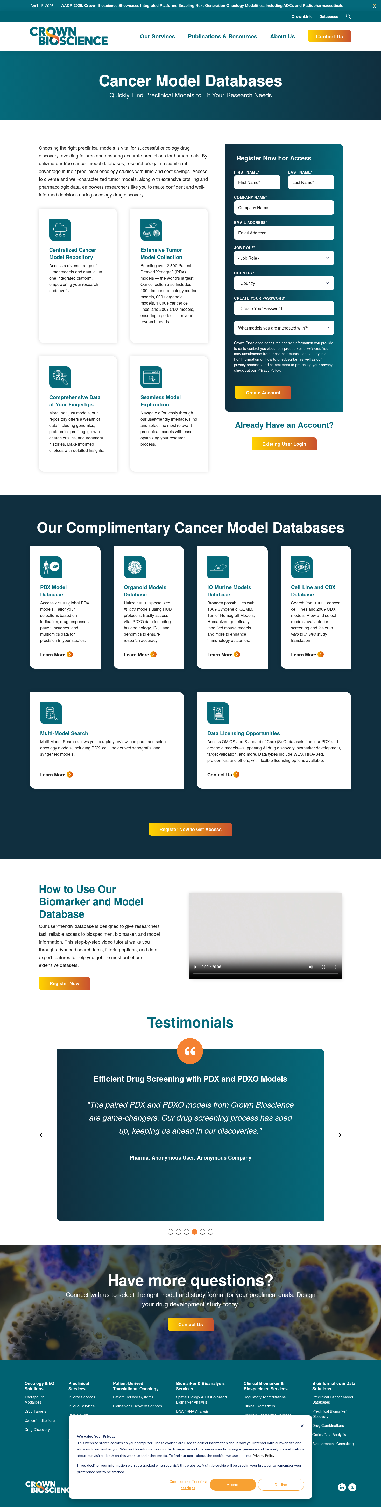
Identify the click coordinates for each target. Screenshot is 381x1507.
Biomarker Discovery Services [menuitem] (137, 1406)
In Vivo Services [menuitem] (81, 1406)
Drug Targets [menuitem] (35, 1411)
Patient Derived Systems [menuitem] (133, 1396)
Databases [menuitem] (328, 16)
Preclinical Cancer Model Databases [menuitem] (332, 1399)
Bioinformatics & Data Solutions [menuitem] (333, 1386)
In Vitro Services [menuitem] (81, 1396)
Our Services (157, 36)
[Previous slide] (41, 1135)
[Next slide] (339, 1135)
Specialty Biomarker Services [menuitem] (267, 1415)
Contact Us (329, 36)
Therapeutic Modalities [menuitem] (34, 1399)
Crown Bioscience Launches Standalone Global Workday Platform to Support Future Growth (202, 5)
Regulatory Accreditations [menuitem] (265, 1396)
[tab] (170, 1232)
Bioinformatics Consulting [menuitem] (333, 1443)
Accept (233, 1484)
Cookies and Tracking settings (188, 1484)
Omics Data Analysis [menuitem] (329, 1434)
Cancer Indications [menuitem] (40, 1420)
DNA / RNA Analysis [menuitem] (192, 1411)
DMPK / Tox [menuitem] (78, 1415)
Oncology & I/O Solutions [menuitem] (39, 1386)
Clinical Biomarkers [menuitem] (259, 1406)
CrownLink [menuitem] (302, 16)
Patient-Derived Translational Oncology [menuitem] (136, 1386)
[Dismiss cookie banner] (302, 1426)
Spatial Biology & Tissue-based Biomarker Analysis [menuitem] (201, 1399)
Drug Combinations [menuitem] (328, 1425)
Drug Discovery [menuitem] (37, 1429)
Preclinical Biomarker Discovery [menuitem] (329, 1414)
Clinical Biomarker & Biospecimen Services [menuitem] (266, 1386)
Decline (281, 1484)
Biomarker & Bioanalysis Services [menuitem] (200, 1386)
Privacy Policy (263, 1455)
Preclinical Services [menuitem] (78, 1386)
